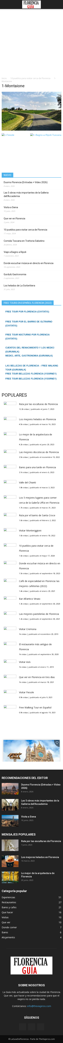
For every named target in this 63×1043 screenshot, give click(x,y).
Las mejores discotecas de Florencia (39, 452)
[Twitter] (40, 1026)
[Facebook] (22, 1026)
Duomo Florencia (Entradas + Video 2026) (26, 182)
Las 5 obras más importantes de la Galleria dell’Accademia (26, 194)
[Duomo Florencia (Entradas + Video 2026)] (10, 788)
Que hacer (7, 912)
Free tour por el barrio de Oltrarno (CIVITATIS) (28, 323)
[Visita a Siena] (10, 820)
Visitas (5, 917)
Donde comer (9, 927)
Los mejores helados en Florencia (37, 419)
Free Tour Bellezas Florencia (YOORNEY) (30, 373)
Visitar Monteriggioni (30, 530)
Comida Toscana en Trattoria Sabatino (24, 241)
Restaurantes (9, 902)
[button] (58, 4)
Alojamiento (8, 937)
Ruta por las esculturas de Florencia (38, 404)
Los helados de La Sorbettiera (19, 285)
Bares (5, 932)
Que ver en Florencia (14, 218)
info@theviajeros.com (39, 1006)
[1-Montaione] (31, 129)
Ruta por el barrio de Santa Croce (37, 515)
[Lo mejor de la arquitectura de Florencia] (10, 877)
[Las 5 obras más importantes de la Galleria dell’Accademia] (10, 804)
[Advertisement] (31, 44)
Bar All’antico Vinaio (29, 598)
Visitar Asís (25, 662)
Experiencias (8, 897)
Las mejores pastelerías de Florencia (39, 613)
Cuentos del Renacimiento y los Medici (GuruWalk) (29, 349)
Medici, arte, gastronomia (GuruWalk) (29, 355)
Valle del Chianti (27, 482)
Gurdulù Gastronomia (15, 274)
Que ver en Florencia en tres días (37, 677)
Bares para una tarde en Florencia (37, 467)
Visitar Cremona (27, 629)
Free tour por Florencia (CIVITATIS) (27, 311)
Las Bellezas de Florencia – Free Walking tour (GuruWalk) (31, 367)
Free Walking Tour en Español (35, 707)
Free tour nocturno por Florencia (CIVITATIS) (27, 336)
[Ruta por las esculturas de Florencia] (10, 845)
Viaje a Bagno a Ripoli (15, 252)
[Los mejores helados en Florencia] (10, 861)
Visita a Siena (11, 207)
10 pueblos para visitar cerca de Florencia (25, 229)
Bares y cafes (9, 907)
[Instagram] (31, 1026)
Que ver (6, 922)
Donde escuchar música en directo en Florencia (28, 263)
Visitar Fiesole (26, 692)
